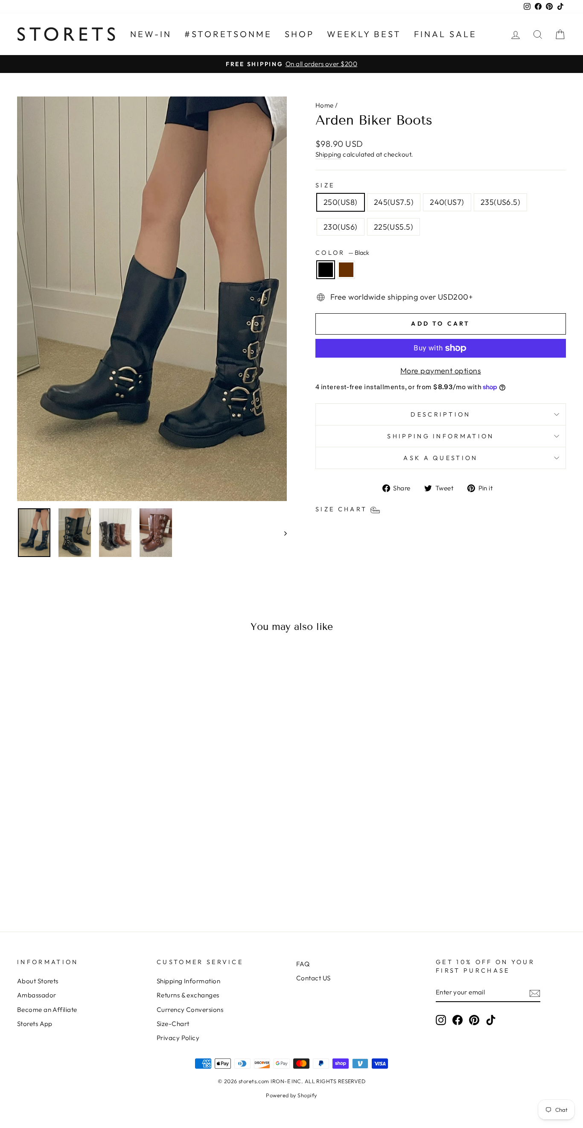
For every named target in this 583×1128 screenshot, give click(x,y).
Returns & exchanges (188, 995)
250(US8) (341, 202)
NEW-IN (151, 34)
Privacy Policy (178, 1038)
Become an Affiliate (47, 1010)
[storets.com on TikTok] (491, 1020)
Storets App (34, 1024)
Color (342, 252)
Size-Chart (173, 1024)
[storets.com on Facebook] (457, 1020)
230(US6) (341, 227)
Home (324, 105)
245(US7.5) (394, 202)
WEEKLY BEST (364, 34)
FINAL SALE (445, 34)
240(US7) (447, 202)
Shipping (328, 154)
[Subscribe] (534, 993)
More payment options (440, 371)
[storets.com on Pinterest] (474, 1020)
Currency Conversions (190, 1010)
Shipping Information (188, 981)
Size (325, 185)
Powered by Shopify (291, 1095)
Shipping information (440, 436)
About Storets (37, 981)
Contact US (313, 978)
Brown (346, 269)
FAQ (302, 964)
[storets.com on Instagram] (441, 1020)
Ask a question (440, 458)
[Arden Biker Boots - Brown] (88, 881)
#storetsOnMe (228, 34)
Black (325, 269)
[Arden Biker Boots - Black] (77, 881)
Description (441, 414)
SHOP (299, 34)
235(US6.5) (501, 202)
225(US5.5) (394, 227)
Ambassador (36, 995)
